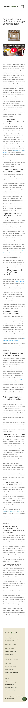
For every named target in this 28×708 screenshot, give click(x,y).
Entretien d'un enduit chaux (11, 672)
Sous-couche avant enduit (11, 659)
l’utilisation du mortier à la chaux (11, 511)
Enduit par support (9, 684)
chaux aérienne (20, 281)
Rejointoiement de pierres (11, 674)
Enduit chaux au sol (9, 669)
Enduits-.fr (11, 7)
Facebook (7, 698)
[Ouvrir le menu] (22, 6)
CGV (15, 696)
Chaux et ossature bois (10, 666)
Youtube (12, 698)
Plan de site (20, 696)
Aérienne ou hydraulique (11, 682)
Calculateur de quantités (11, 687)
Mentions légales (9, 696)
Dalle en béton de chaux (11, 657)
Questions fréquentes (10, 690)
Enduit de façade (9, 654)
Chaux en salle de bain (10, 651)
